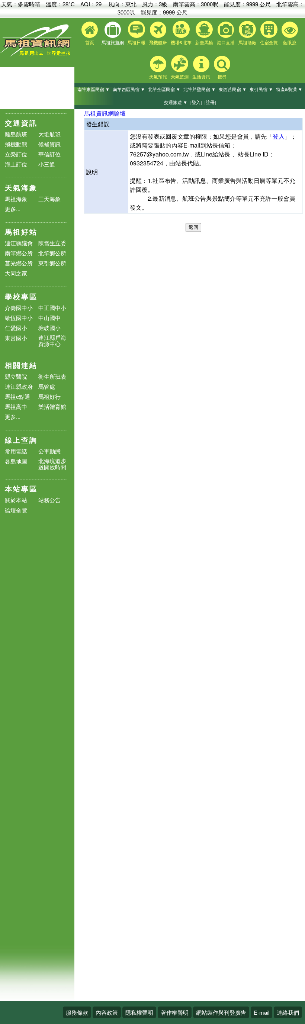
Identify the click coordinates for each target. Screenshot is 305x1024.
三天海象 (49, 199)
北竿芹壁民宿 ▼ (199, 89)
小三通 (46, 164)
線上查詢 (21, 440)
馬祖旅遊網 (113, 42)
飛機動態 (16, 144)
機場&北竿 (181, 42)
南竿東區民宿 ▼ (93, 89)
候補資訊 (49, 144)
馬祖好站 (21, 232)
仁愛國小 (16, 327)
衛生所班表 (52, 376)
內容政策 (107, 1012)
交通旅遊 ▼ (175, 102)
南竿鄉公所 (19, 253)
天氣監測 (180, 76)
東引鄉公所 (52, 263)
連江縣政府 (19, 386)
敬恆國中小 (19, 317)
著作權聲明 (175, 1012)
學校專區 (21, 296)
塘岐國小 (49, 327)
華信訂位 (49, 154)
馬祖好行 (49, 396)
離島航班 (16, 134)
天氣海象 (21, 187)
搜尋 (222, 76)
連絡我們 (288, 1012)
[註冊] (210, 102)
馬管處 (46, 386)
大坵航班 (49, 134)
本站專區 (21, 489)
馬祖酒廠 (247, 42)
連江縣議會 (19, 243)
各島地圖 (16, 461)
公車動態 (49, 451)
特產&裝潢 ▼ (289, 89)
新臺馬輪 (204, 42)
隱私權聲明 (139, 1012)
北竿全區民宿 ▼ (164, 89)
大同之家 (16, 273)
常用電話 (16, 451)
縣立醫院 (16, 376)
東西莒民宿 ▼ (233, 89)
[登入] (196, 102)
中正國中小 (52, 307)
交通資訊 (21, 123)
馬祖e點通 (17, 396)
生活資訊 (201, 76)
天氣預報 (158, 76)
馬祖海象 (16, 199)
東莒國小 (16, 338)
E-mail (261, 1012)
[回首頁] (37, 55)
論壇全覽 (16, 510)
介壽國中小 (19, 307)
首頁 (89, 42)
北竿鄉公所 (52, 253)
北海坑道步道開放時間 (52, 464)
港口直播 (226, 42)
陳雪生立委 (52, 243)
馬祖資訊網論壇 (105, 113)
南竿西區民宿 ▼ (129, 89)
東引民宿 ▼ (261, 89)
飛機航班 (158, 42)
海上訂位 (16, 164)
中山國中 (49, 317)
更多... (12, 209)
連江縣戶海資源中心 (52, 340)
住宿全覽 (269, 42)
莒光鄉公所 (19, 263)
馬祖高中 (16, 406)
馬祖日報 (136, 42)
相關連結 (21, 365)
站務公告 (49, 500)
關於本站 (16, 500)
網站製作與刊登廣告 (221, 1012)
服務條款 (77, 1012)
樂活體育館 (52, 406)
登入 (279, 136)
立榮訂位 (16, 154)
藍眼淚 (289, 42)
